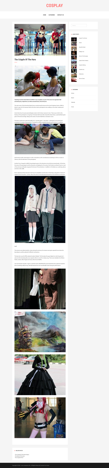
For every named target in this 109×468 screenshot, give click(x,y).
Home (44, 15)
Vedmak (73, 102)
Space (15, 62)
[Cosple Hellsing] (78, 66)
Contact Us (60, 15)
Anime (72, 93)
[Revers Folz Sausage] (79, 57)
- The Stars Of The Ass (19, 456)
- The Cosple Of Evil (18, 457)
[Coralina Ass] (77, 71)
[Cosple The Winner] (79, 39)
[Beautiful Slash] (78, 48)
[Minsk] (76, 44)
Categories (52, 15)
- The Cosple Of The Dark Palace (21, 454)
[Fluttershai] (77, 75)
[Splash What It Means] (79, 62)
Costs (72, 106)
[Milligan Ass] (77, 53)
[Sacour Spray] (78, 80)
